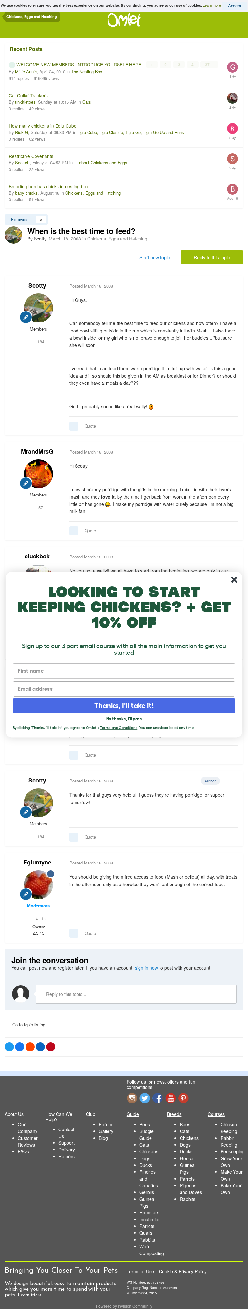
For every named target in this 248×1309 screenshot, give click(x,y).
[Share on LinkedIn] (40, 1046)
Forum (105, 1124)
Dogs (145, 1158)
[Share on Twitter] (9, 1046)
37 (208, 64)
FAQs (23, 1151)
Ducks (146, 1165)
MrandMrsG (37, 451)
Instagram (132, 1098)
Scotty (37, 285)
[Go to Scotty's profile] (13, 235)
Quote (90, 426)
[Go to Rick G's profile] (232, 128)
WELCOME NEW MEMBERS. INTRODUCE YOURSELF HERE (79, 64)
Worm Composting (152, 1249)
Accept (234, 6)
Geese (186, 1158)
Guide (133, 1114)
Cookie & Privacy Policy (183, 1271)
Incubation (150, 1219)
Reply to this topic (212, 257)
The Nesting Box (86, 71)
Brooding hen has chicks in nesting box (48, 186)
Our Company (27, 1127)
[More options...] (231, 286)
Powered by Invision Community (124, 1306)
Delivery (66, 1149)
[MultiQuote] (73, 426)
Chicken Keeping (229, 1127)
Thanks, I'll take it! (124, 705)
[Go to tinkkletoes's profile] (232, 98)
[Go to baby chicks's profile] (232, 189)
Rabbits (147, 1239)
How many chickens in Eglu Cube (43, 125)
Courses (216, 1114)
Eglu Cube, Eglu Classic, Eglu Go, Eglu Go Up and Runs (131, 132)
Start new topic (155, 257)
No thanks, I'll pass (124, 718)
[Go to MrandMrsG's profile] (38, 473)
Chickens (149, 1151)
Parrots (147, 1226)
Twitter (145, 1098)
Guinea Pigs (147, 1202)
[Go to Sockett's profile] (232, 158)
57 (40, 508)
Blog (103, 1138)
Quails (146, 1233)
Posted (91, 286)
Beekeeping (233, 1151)
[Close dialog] (234, 579)
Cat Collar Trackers (28, 95)
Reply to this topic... (65, 994)
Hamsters (149, 1212)
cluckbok (37, 556)
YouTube (170, 1098)
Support (66, 1143)
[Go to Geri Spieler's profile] (232, 67)
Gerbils (147, 1192)
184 (40, 341)
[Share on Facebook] (19, 1046)
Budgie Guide (147, 1134)
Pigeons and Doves (191, 1188)
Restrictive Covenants (31, 156)
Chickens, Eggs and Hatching (93, 193)
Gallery (106, 1131)
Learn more (212, 5)
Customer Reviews (28, 1141)
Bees (145, 1124)
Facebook (157, 1098)
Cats (86, 102)
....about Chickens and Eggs (100, 162)
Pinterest (183, 1098)
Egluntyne (37, 862)
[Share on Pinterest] (50, 1046)
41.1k (40, 918)
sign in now (146, 968)
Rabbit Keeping (229, 1141)
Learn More (30, 1295)
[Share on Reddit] (30, 1046)
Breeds (174, 1114)
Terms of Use (140, 1271)
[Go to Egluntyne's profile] (38, 884)
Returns (66, 1156)
